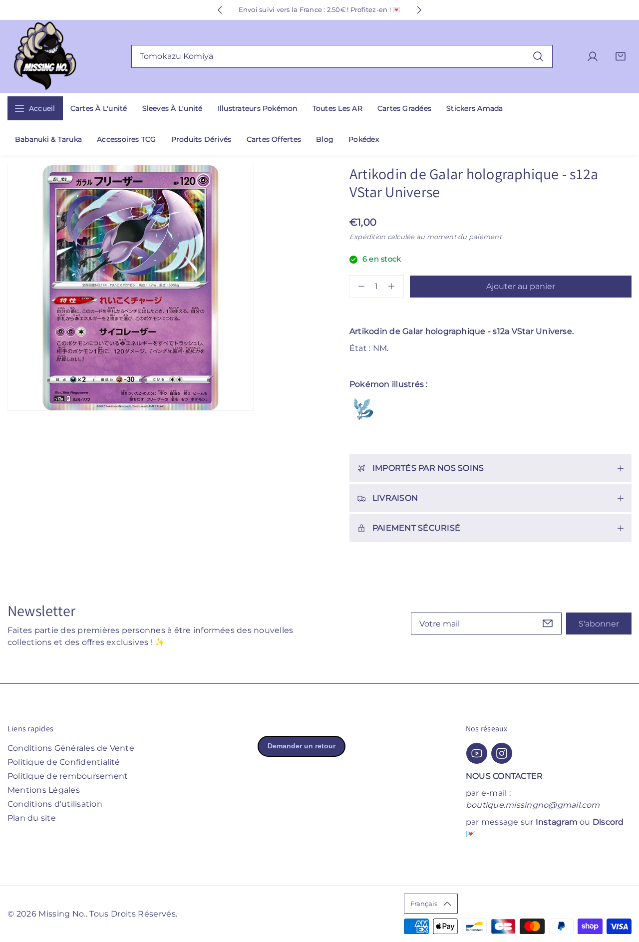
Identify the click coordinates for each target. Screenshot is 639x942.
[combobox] (342, 56)
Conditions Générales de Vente (70, 748)
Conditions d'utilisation (54, 804)
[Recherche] (538, 56)
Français (423, 904)
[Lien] (44, 56)
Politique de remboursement (67, 776)
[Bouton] (220, 10)
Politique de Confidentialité (63, 762)
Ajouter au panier (520, 286)
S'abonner (599, 623)
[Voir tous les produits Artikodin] (363, 409)
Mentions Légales (43, 790)
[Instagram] (502, 753)
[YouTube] (477, 753)
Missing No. (62, 914)
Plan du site (31, 818)
